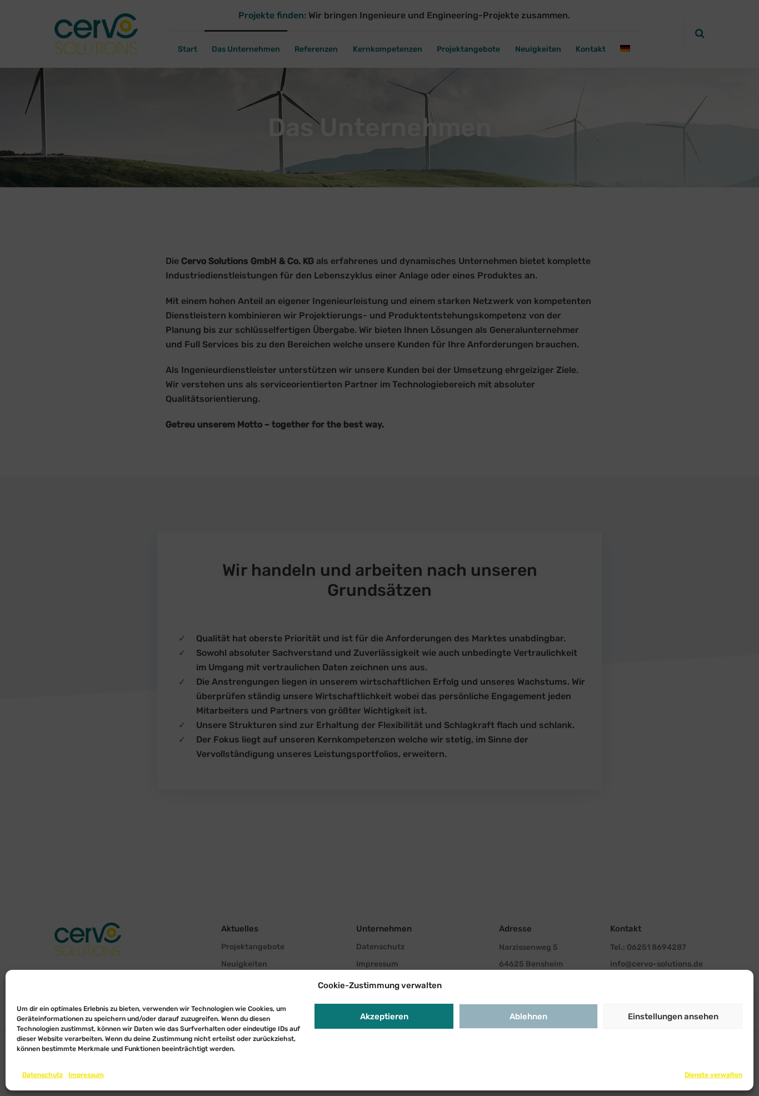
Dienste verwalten (713, 1075)
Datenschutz (42, 1075)
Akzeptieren (384, 1017)
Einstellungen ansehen (673, 1017)
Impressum (86, 1075)
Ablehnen (528, 1017)
